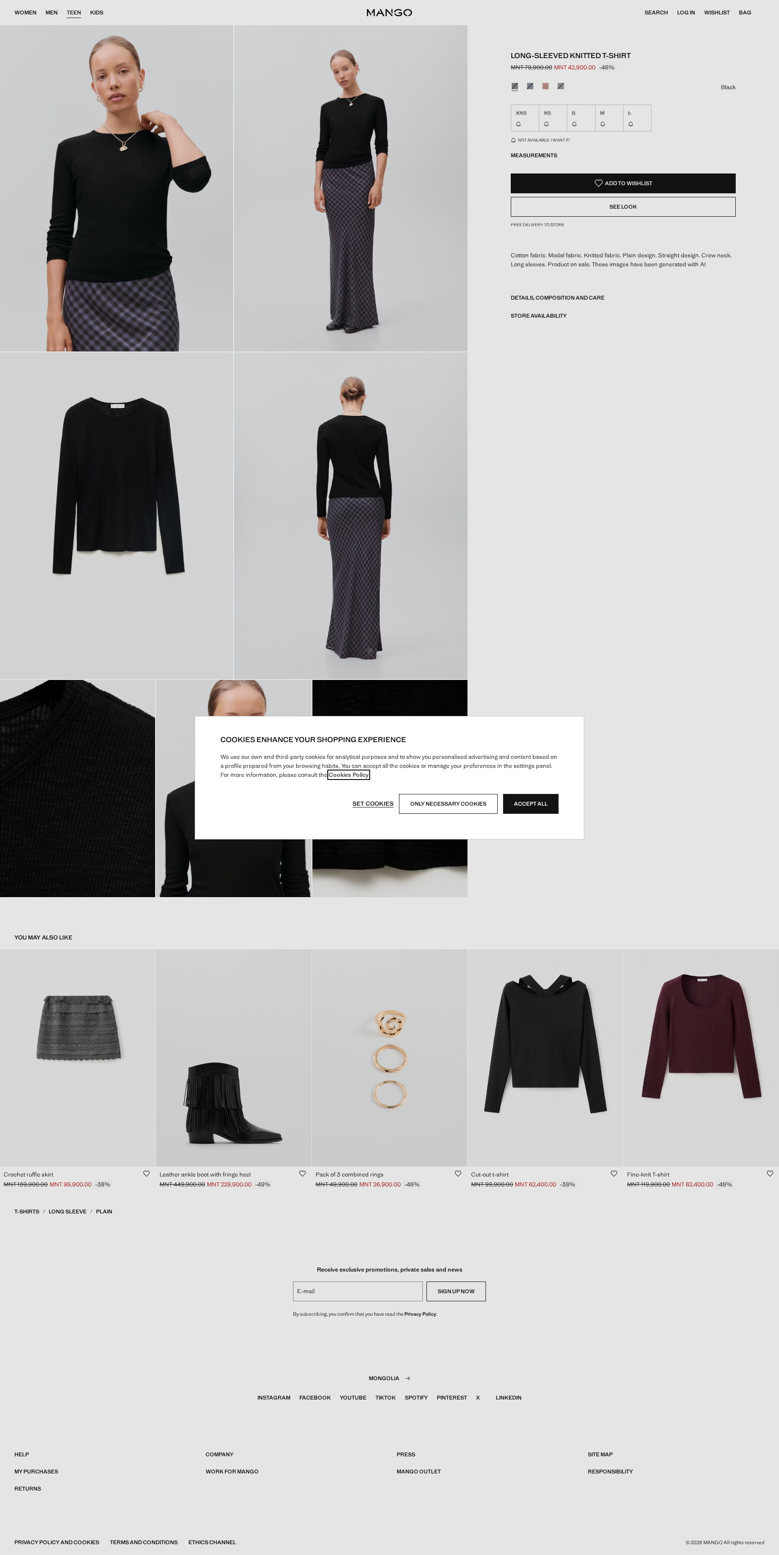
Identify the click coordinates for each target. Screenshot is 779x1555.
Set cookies (373, 803)
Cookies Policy (349, 775)
